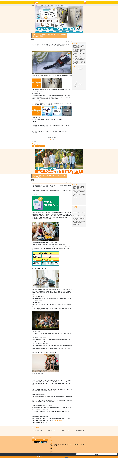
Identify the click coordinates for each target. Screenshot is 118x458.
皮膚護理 (51, 445)
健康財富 (52, 5)
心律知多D (63, 5)
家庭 (32, 39)
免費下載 (51, 139)
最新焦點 (51, 439)
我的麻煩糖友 (57, 5)
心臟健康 (70, 444)
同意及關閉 (96, 454)
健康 (33, 5)
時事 (45, 5)
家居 (33, 145)
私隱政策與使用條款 (24, 453)
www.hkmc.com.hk (38, 384)
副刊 (48, 5)
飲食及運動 (55, 444)
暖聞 (58, 439)
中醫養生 (63, 444)
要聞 (54, 439)
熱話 (56, 439)
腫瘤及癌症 (67, 444)
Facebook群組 (42, 145)
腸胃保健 (74, 444)
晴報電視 (36, 5)
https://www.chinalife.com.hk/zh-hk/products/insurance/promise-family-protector (49, 375)
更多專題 (55, 445)
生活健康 (59, 444)
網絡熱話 (37, 145)
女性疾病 (81, 444)
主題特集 (41, 5)
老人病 (84, 444)
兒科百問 (77, 444)
